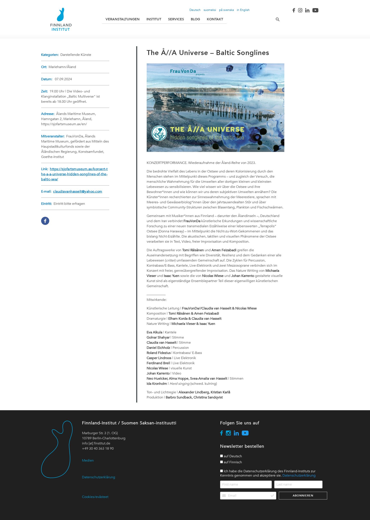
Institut (153, 19)
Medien (88, 460)
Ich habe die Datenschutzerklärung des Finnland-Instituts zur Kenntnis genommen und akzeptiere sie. (268, 473)
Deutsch (195, 10)
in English (243, 10)
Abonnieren (303, 495)
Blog (195, 19)
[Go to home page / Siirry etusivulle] (61, 19)
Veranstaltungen (123, 19)
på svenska (226, 10)
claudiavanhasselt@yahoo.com (77, 191)
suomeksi (210, 10)
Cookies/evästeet (95, 497)
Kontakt (215, 19)
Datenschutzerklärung (98, 477)
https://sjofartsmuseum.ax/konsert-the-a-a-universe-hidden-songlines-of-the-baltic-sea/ (74, 174)
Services (176, 19)
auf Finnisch (232, 462)
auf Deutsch (232, 456)
